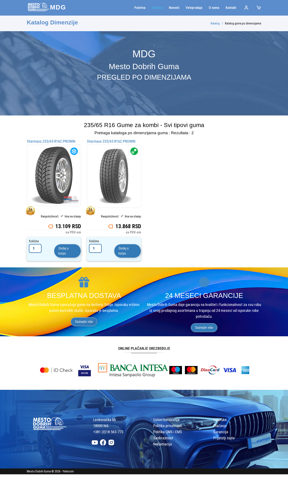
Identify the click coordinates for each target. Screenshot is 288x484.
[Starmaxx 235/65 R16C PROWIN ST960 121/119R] (54, 175)
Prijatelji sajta (224, 438)
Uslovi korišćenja (166, 419)
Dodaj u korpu (63, 250)
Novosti (174, 8)
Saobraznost (163, 438)
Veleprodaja (194, 8)
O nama (214, 8)
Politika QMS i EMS (167, 432)
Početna (139, 8)
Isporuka (220, 419)
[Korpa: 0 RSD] (255, 8)
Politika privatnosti (167, 426)
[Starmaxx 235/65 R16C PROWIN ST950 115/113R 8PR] (114, 175)
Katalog (157, 8)
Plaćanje (220, 426)
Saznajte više (84, 322)
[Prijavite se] (242, 8)
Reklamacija (162, 444)
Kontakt (231, 8)
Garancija (220, 432)
